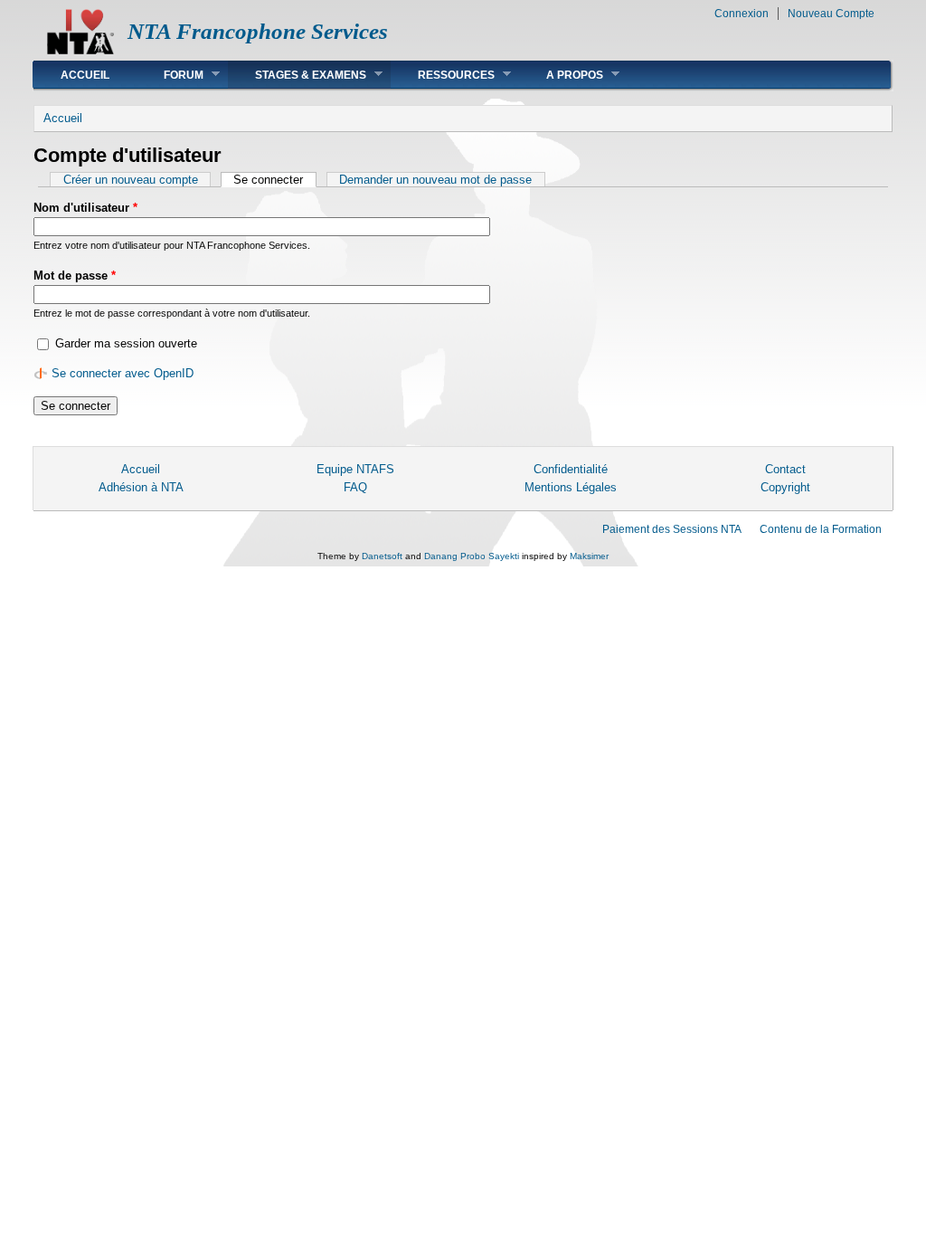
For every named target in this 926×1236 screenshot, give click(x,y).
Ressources (443, 74)
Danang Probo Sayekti (471, 556)
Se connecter (274, 179)
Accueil (85, 75)
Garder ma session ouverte (126, 343)
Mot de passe (74, 275)
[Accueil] (80, 50)
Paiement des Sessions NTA (672, 529)
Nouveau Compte (831, 13)
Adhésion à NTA (141, 487)
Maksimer (589, 556)
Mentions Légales (570, 487)
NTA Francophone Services (258, 31)
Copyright (785, 487)
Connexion (741, 13)
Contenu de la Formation (821, 529)
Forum (170, 74)
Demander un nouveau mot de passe (435, 179)
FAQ (355, 487)
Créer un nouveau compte (130, 179)
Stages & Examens (297, 74)
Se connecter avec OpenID (123, 373)
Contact (785, 469)
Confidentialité (571, 469)
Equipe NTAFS (355, 469)
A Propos (561, 74)
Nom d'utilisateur (85, 207)
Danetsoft (382, 556)
